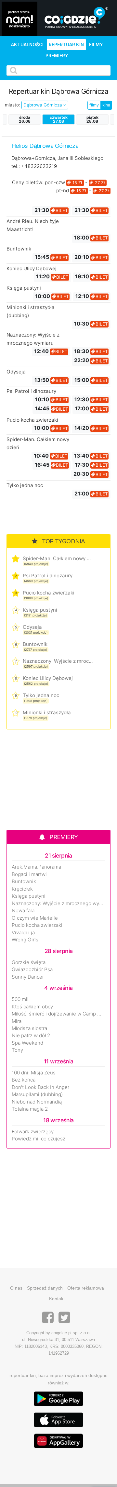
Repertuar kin (66, 44)
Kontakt (57, 1298)
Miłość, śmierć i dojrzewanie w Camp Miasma (58, 1014)
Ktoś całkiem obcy (32, 1007)
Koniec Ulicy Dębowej (31, 268)
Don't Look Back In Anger (40, 1087)
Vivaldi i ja (23, 933)
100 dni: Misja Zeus (34, 1073)
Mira (16, 1021)
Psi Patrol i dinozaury (31, 391)
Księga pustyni (23, 288)
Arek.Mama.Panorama (36, 867)
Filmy (96, 44)
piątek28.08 (92, 119)
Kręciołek (22, 889)
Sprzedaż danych (45, 1288)
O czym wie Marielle (35, 918)
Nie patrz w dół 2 (31, 1035)
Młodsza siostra (29, 1028)
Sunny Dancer (28, 977)
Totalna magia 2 (30, 1109)
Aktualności (27, 44)
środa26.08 (25, 119)
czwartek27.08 (59, 119)
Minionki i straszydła (47, 712)
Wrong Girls (25, 940)
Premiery (57, 55)
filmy (94, 105)
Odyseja (16, 372)
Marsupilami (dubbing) (37, 1094)
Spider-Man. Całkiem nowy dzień (58, 558)
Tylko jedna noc (24, 485)
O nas (16, 1288)
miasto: (12, 104)
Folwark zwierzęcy (33, 1132)
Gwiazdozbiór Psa (32, 969)
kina (106, 105)
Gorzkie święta (29, 962)
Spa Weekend (27, 1043)
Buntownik (18, 249)
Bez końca (23, 1080)
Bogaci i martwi (29, 874)
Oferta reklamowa (85, 1288)
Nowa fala (23, 911)
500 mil (20, 999)
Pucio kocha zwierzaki (32, 420)
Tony (17, 1050)
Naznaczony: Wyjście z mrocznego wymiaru (58, 661)
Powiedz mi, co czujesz (38, 1139)
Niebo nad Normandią (37, 1102)
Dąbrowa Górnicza (43, 104)
